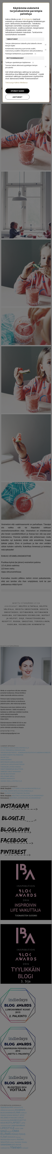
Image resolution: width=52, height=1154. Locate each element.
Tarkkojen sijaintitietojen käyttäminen (18, 62)
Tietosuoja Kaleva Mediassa (16, 82)
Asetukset (17, 97)
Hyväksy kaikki (17, 91)
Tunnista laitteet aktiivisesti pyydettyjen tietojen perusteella (21, 66)
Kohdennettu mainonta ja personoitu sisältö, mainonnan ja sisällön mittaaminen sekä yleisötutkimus (24, 50)
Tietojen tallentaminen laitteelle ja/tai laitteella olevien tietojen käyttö (23, 44)
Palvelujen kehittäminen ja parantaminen (19, 54)
